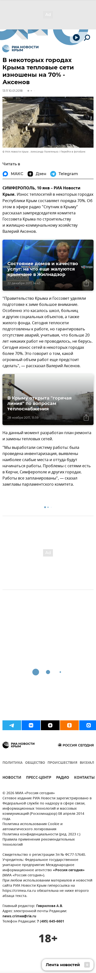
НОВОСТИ (11, 778)
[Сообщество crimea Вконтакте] (31, 725)
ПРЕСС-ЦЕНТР (38, 778)
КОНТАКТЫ (84, 778)
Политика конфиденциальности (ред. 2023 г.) (41, 834)
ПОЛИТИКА (12, 763)
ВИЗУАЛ (87, 763)
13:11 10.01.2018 (12, 90)
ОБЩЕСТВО (35, 763)
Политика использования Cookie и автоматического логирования (32, 826)
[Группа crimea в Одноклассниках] (69, 725)
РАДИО (62, 778)
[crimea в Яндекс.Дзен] (50, 725)
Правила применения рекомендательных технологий (38, 842)
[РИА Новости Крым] (20, 48)
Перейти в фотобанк (73, 152)
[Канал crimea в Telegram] (11, 725)
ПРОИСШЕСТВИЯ (62, 763)
